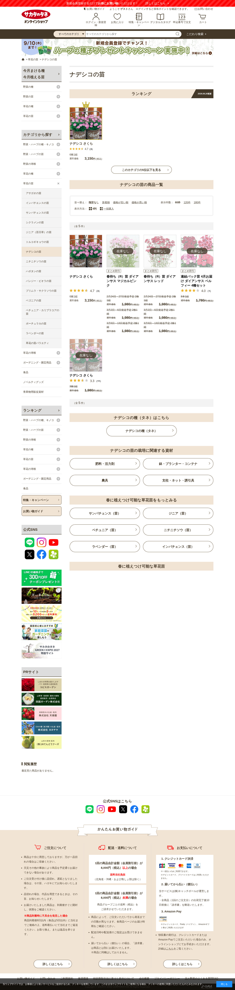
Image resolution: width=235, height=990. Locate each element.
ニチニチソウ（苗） (178, 530)
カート (203, 22)
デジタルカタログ (160, 22)
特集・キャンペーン (139, 23)
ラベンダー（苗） (105, 546)
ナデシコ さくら (81, 143)
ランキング (32, 410)
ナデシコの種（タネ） (141, 431)
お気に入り (117, 22)
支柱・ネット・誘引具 (178, 480)
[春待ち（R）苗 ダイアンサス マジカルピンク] (123, 251)
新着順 (106, 202)
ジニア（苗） (178, 513)
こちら (170, 948)
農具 (105, 480)
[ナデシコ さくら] (86, 123)
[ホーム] (23, 60)
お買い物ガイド (96, 9)
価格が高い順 (139, 202)
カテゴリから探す (37, 135)
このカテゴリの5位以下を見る (141, 169)
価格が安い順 (120, 202)
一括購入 (109, 208)
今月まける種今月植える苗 (34, 74)
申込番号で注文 (182, 22)
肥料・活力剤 (104, 463)
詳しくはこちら (155, 3)
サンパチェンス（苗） (105, 513)
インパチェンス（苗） (178, 546)
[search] (177, 34)
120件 (187, 202)
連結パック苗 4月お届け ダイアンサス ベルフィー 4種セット (196, 281)
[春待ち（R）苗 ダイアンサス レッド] (160, 251)
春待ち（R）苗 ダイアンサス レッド (160, 279)
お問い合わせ (205, 9)
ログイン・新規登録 (96, 23)
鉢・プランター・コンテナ (178, 463)
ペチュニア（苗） (105, 530)
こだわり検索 (195, 34)
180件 (197, 202)
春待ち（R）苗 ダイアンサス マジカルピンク (123, 281)
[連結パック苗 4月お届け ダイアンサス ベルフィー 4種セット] (197, 251)
